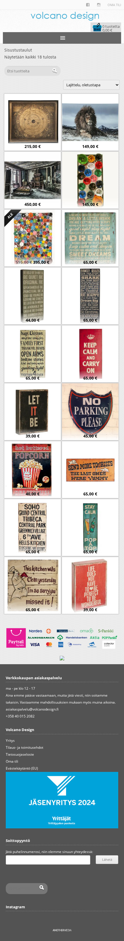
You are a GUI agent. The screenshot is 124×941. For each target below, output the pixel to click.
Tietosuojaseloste (20, 754)
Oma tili (114, 5)
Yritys (10, 740)
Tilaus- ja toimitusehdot (24, 747)
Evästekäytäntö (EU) (22, 768)
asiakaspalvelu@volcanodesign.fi (32, 709)
